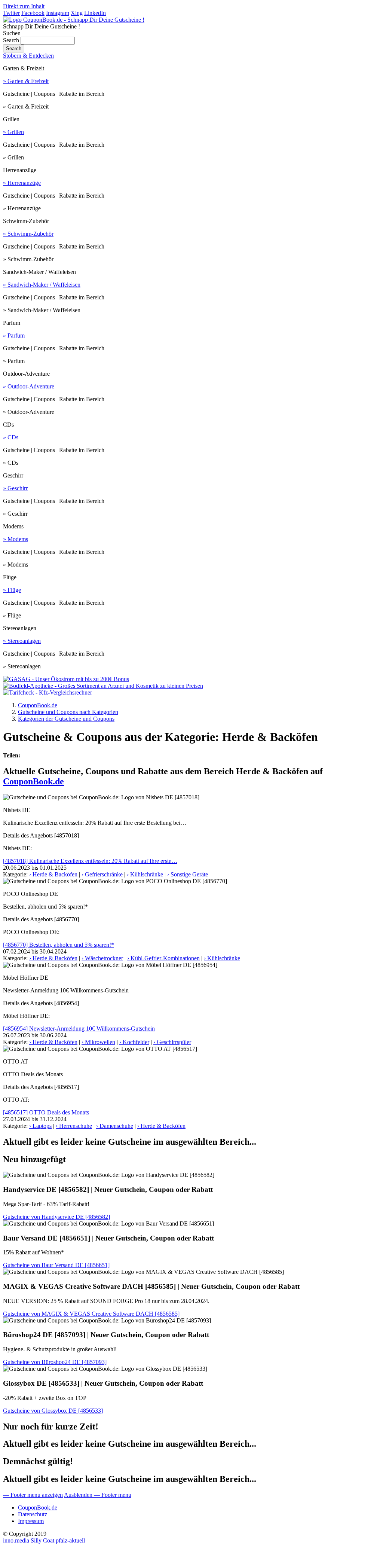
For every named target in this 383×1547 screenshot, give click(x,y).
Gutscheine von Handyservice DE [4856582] (56, 1217)
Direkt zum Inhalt (24, 6)
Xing (77, 13)
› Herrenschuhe (74, 1126)
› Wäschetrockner (102, 958)
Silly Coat (42, 1540)
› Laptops (40, 1126)
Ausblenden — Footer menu (97, 1495)
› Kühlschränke (145, 874)
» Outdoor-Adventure (28, 386)
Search (11, 40)
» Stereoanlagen (22, 641)
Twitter (11, 13)
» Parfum (14, 335)
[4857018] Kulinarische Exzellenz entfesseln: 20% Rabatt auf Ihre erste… (90, 861)
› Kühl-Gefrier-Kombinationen (163, 958)
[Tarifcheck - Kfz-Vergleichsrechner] (47, 692)
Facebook (33, 13)
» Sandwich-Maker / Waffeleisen (41, 284)
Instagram (57, 13)
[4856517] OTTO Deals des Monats (46, 1112)
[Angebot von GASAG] (66, 679)
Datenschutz (32, 1514)
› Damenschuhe (114, 1126)
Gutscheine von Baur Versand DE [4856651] (56, 1265)
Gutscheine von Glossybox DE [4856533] (53, 1410)
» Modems (15, 539)
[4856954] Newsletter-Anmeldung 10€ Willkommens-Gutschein (79, 1028)
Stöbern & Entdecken (28, 55)
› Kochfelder (134, 1042)
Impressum (31, 1521)
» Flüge (12, 590)
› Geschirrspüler (172, 1042)
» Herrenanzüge (22, 183)
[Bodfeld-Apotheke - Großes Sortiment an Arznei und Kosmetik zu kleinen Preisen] (103, 686)
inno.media (16, 1540)
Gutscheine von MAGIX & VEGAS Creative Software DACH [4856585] (91, 1313)
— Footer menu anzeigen (33, 1495)
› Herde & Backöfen (53, 874)
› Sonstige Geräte (187, 874)
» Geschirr (15, 488)
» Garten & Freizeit (26, 81)
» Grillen (13, 132)
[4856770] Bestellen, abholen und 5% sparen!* (58, 945)
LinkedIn (95, 13)
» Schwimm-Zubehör (28, 234)
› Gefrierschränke (102, 874)
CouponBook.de (33, 781)
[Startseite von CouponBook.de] (73, 19)
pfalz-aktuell (70, 1540)
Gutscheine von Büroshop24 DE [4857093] (55, 1362)
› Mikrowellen (98, 1042)
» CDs (10, 437)
